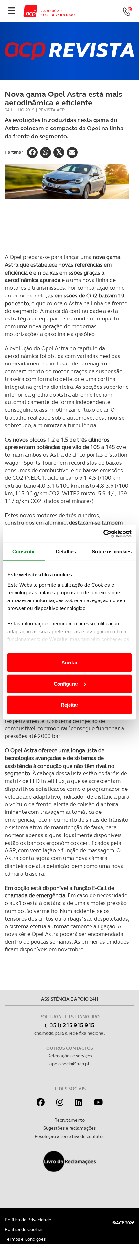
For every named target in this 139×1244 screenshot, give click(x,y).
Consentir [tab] (23, 551)
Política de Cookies (24, 1229)
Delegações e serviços (69, 1056)
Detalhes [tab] (66, 551)
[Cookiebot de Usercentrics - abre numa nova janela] (103, 533)
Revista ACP (51, 110)
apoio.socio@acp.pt (69, 1064)
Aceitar (69, 662)
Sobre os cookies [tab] (112, 551)
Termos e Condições (25, 1239)
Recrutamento (69, 1120)
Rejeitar (69, 705)
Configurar (66, 683)
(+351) (69, 1025)
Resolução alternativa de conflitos (69, 1136)
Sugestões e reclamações (69, 1128)
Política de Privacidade (28, 1220)
